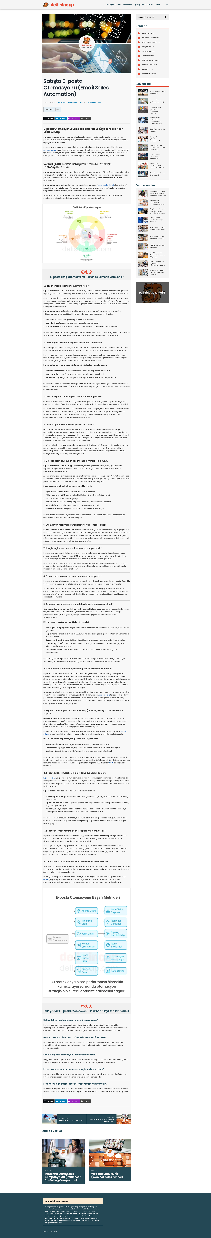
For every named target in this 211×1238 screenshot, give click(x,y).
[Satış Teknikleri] (146, 47)
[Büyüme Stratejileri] (147, 65)
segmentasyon (49, 150)
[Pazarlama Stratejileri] (148, 38)
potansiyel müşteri (106, 185)
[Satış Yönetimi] (145, 69)
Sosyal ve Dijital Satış (93, 102)
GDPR (45, 879)
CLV (111, 763)
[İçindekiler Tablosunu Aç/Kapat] (56, 109)
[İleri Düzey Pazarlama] (148, 60)
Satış (81, 102)
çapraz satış (104, 695)
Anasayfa (61, 102)
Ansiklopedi (72, 102)
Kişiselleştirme (49, 778)
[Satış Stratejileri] (146, 33)
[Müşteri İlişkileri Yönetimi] (149, 42)
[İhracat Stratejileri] (147, 74)
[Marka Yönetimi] (146, 56)
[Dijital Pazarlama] (146, 51)
